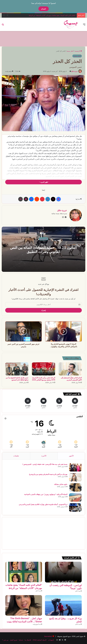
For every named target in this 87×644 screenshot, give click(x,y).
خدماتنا (21, 640)
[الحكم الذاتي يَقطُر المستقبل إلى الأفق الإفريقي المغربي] (70, 368)
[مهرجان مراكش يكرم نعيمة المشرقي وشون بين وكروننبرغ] (75, 477)
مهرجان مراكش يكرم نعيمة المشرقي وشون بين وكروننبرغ (48, 474)
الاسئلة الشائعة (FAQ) (39, 640)
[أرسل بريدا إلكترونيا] (70, 71)
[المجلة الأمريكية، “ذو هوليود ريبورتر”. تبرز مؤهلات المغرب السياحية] (75, 497)
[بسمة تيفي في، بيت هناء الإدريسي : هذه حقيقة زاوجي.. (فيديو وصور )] (75, 467)
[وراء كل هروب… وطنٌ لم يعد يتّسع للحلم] (63, 605)
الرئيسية (77, 51)
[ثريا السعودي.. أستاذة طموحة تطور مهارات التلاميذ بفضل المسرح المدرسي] (75, 507)
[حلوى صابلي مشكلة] (75, 487)
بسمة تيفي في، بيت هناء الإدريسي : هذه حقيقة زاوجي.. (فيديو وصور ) (44, 464)
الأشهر (71, 456)
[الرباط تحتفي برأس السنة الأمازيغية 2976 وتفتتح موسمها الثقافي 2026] (43, 368)
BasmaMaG (48, 636)
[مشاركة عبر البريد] (26, 199)
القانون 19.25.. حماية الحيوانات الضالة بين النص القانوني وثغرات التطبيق (43, 250)
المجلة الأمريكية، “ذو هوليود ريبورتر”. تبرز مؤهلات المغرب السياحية (45, 494)
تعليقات (16, 456)
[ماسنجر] (31, 199)
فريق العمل (13, 640)
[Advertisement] (43, 38)
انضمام (43, 9)
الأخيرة (43, 456)
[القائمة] (84, 25)
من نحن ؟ (5, 640)
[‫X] (53, 199)
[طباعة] (20, 199)
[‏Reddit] (37, 199)
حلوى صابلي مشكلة (60, 484)
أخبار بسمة (70, 51)
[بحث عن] (3, 25)
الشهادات (51, 640)
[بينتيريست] (42, 199)
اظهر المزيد (44, 182)
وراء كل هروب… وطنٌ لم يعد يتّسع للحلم (63, 15)
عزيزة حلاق (74, 71)
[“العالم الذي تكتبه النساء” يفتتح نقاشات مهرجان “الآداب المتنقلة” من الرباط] (23, 572)
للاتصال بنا (28, 640)
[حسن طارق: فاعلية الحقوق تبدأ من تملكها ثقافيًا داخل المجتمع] (16, 368)
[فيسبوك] (58, 199)
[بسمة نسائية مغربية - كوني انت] (71, 24)
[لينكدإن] (47, 199)
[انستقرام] (63, 217)
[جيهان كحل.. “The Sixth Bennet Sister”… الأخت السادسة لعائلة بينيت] (23, 605)
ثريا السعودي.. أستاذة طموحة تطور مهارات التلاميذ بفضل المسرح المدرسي (43, 504)
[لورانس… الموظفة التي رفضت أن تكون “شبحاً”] (63, 572)
